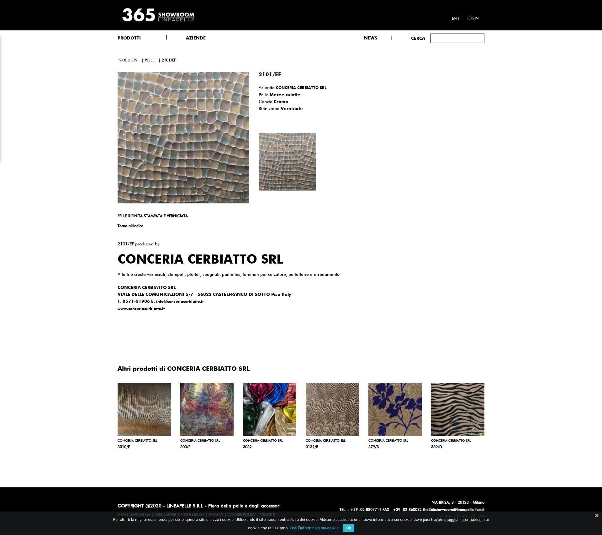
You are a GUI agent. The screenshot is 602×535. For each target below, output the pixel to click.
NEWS (370, 38)
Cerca (418, 38)
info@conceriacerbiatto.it (179, 302)
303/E (185, 447)
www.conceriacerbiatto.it (141, 309)
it (459, 19)
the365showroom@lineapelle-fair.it (453, 510)
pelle (149, 60)
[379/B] (395, 409)
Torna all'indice (130, 226)
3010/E (124, 447)
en (454, 19)
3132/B (312, 447)
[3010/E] (144, 409)
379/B (373, 447)
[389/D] (457, 409)
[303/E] (207, 409)
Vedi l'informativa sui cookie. (314, 528)
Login (473, 18)
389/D (436, 447)
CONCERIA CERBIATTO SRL (301, 88)
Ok (348, 528)
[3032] (269, 409)
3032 (247, 447)
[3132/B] (332, 409)
